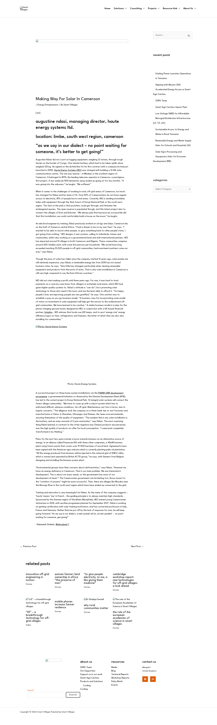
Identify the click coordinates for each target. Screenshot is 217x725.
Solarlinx (48, 312)
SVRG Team (161, 101)
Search (30, 690)
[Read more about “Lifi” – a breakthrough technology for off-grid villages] (38, 603)
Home (107, 9)
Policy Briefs (117, 681)
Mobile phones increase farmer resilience (64, 604)
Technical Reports (120, 674)
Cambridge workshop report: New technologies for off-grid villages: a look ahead (125, 580)
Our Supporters (87, 671)
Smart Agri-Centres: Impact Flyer (171, 107)
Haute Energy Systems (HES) (68, 170)
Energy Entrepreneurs (47, 105)
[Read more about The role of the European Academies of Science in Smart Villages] (125, 603)
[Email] (153, 679)
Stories (29, 584)
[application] (125, 9)
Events (114, 685)
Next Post (137, 546)
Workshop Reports (120, 678)
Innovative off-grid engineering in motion (37, 577)
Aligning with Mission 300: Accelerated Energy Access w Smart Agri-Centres (171, 89)
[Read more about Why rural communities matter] (94, 600)
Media (114, 667)
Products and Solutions (91, 681)
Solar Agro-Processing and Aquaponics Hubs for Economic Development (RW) (169, 156)
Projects (152, 9)
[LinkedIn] (145, 679)
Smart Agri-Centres (89, 678)
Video (28, 625)
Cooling (87, 686)
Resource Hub (170, 9)
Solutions (119, 9)
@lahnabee (61, 525)
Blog (113, 671)
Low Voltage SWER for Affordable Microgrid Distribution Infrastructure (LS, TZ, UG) (171, 118)
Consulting (136, 9)
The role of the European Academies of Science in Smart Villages (122, 618)
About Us (188, 9)
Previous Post (28, 546)
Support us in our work (91, 674)
